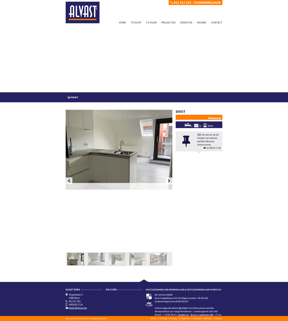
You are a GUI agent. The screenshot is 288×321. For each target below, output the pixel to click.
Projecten (168, 22)
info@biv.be (183, 314)
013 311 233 (182, 2)
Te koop (136, 22)
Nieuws (201, 22)
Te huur (151, 22)
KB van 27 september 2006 (201, 314)
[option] (119, 150)
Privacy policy (71, 318)
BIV (180, 308)
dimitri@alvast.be (78, 308)
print (74, 97)
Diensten (186, 22)
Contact (216, 22)
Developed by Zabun (98, 318)
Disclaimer (83, 318)
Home (122, 22)
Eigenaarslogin (207, 2)
